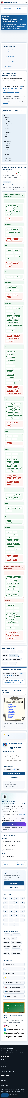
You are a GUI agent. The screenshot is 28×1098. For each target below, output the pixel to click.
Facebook (3, 1059)
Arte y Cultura (16, 935)
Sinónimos (18, 8)
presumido (17, 253)
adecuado (9, 387)
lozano (8, 459)
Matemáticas (16, 946)
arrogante (9, 534)
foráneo (16, 88)
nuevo (4, 92)
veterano (5, 103)
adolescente (16, 635)
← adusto (5, 864)
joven (13, 638)
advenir (5, 663)
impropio (9, 211)
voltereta (9, 511)
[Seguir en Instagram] (14, 1026)
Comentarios (8, 66)
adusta (20, 652)
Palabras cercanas (9, 56)
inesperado (18, 380)
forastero (20, 88)
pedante (16, 250)
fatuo (11, 88)
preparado (9, 625)
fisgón (17, 406)
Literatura (7, 946)
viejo (19, 478)
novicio (9, 635)
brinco (8, 508)
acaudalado (10, 494)
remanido (16, 481)
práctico (9, 594)
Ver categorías (14, 887)
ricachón (16, 497)
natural (9, 297)
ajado (8, 475)
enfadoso (16, 308)
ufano (17, 255)
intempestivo (10, 330)
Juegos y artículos (5, 1083)
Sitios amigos (4, 1085)
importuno (6, 90)
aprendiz (9, 436)
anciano (17, 625)
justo (17, 390)
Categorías (3, 1080)
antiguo (14, 475)
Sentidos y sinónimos (10, 49)
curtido (9, 586)
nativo (15, 294)
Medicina (6, 950)
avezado (20, 101)
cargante (9, 308)
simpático (16, 338)
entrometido (10, 406)
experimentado (11, 619)
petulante (9, 253)
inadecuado (17, 368)
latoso (16, 319)
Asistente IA (8, 63)
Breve (17, 769)
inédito (14, 456)
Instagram (3, 1061)
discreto (9, 239)
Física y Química (16, 942)
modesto (15, 263)
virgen (15, 465)
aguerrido (9, 577)
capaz (8, 580)
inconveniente (10, 328)
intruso (17, 90)
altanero (9, 532)
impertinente (10, 313)
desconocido (10, 468)
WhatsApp (3, 1066)
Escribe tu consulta (8, 751)
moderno (15, 459)
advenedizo (5, 11)
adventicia (13, 663)
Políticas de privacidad (10, 1094)
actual (8, 454)
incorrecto (9, 380)
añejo (8, 627)
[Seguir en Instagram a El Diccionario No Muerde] (14, 1007)
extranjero (9, 276)
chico (8, 638)
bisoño (15, 436)
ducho (14, 586)
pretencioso (10, 549)
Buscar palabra (14, 883)
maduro (16, 589)
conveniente (10, 341)
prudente (16, 239)
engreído (9, 250)
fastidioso (9, 311)
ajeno (21, 86)
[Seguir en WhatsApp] (14, 1033)
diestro (9, 613)
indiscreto (15, 229)
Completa (8, 769)
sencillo (9, 266)
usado (14, 478)
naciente (9, 462)
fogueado (9, 589)
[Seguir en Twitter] (14, 1036)
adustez (13, 652)
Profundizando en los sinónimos (13, 54)
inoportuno (12, 90)
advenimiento (17, 659)
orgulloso (9, 540)
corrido (17, 583)
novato (9, 439)
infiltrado (9, 412)
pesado (9, 325)
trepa (12, 92)
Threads (3, 1069)
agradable (9, 335)
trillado (9, 484)
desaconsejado (11, 351)
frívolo (8, 537)
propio (8, 218)
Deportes (6, 942)
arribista (9, 521)
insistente (9, 319)
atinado (16, 387)
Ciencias (13, 938)
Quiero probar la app (14, 824)
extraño (15, 205)
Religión (6, 953)
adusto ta (5, 652)
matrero (16, 591)
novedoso (16, 462)
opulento (9, 497)
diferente (16, 211)
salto (20, 508)
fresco (8, 456)
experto (9, 622)
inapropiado (10, 371)
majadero (9, 322)
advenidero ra (7, 659)
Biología (6, 938)
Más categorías (15, 953)
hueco (14, 537)
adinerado (17, 494)
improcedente (10, 208)
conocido (9, 481)
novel (21, 90)
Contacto (3, 1078)
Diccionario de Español (8, 8)
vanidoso (5, 93)
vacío (8, 552)
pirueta (14, 508)
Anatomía (7, 935)
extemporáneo (17, 325)
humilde (9, 263)
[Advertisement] (14, 36)
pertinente (17, 393)
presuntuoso (10, 255)
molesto (16, 322)
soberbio (18, 549)
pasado (9, 478)
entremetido (6, 88)
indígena (9, 294)
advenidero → (21, 864)
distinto (9, 214)
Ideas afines (8, 51)
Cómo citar (8, 59)
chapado (14, 580)
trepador (17, 92)
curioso (9, 229)
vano (8, 258)
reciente (9, 465)
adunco (5, 655)
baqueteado (17, 577)
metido (9, 235)
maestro (9, 591)
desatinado (10, 354)
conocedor (10, 583)
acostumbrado (10, 605)
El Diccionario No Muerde (7, 1071)
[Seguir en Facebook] (14, 1029)
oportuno (9, 338)
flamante (14, 454)
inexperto (9, 632)
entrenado (17, 616)
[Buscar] (21, 2)
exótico (9, 205)
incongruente (10, 374)
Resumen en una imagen (11, 61)
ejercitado (9, 616)
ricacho (9, 92)
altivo (15, 532)
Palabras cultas (16, 950)
